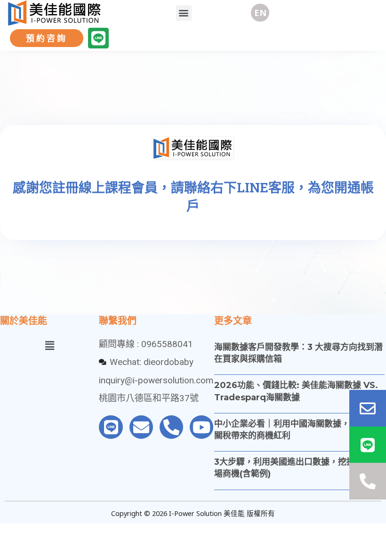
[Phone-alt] (171, 427)
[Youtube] (201, 427)
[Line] (98, 38)
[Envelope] (141, 427)
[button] (184, 13)
